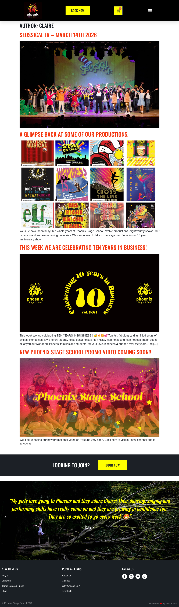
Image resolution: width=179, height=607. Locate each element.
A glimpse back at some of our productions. (74, 134)
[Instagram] (131, 576)
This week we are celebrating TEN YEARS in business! (83, 247)
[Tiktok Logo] (144, 576)
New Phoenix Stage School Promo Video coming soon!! (85, 352)
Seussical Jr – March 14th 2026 (58, 35)
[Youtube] (137, 576)
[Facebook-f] (124, 576)
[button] (150, 10)
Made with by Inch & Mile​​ (163, 603)
